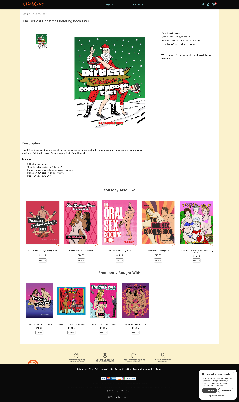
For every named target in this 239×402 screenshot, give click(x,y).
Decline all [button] (226, 390)
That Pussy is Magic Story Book (71, 324)
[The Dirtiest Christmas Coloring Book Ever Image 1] (109, 82)
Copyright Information (141, 369)
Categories (27, 14)
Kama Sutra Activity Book (135, 324)
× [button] (234, 372)
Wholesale (138, 4)
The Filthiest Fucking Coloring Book (42, 250)
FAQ (153, 369)
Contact (159, 369)
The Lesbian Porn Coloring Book (81, 250)
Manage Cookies (107, 369)
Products (109, 4)
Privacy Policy (94, 369)
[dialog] (218, 385)
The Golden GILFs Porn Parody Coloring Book (196, 251)
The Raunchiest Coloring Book (39, 324)
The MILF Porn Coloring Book (103, 324)
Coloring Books (41, 14)
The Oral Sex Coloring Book (119, 250)
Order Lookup (82, 369)
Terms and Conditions (123, 369)
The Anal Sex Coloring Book (158, 250)
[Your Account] (208, 4)
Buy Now (42, 260)
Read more (219, 386)
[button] (218, 396)
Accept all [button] (209, 390)
